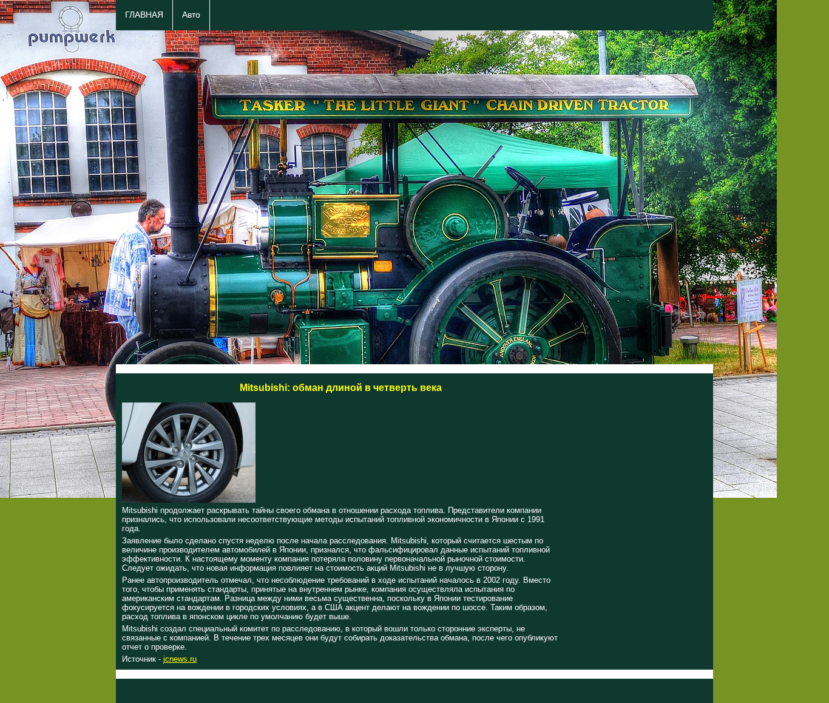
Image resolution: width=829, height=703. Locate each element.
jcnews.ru (180, 659)
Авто (191, 14)
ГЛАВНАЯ (144, 14)
